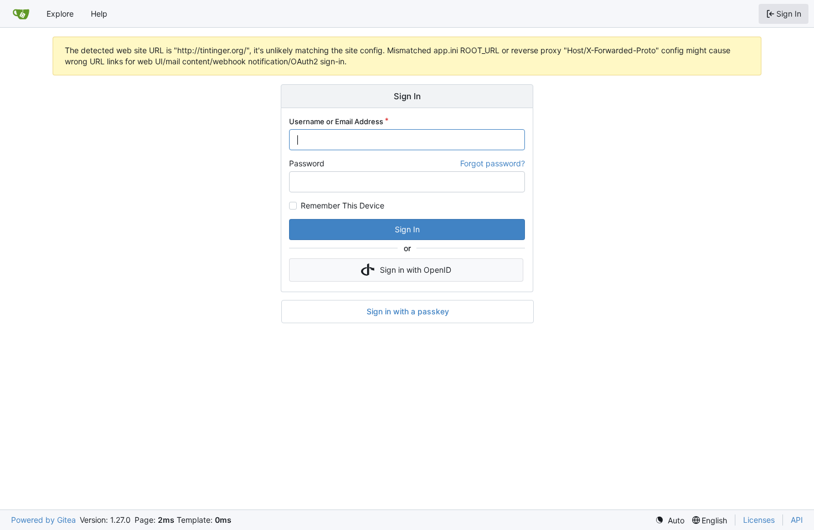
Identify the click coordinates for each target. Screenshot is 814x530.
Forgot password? (492, 163)
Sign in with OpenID (415, 269)
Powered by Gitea (43, 519)
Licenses (759, 519)
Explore (60, 13)
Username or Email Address (336, 121)
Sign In (407, 229)
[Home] (21, 14)
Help (99, 13)
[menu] (669, 520)
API (797, 519)
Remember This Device (342, 206)
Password (306, 163)
